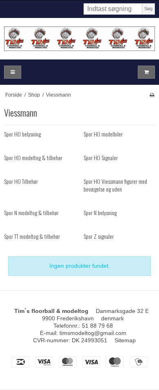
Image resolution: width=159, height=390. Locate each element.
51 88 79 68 (97, 325)
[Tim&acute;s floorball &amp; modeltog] (79, 38)
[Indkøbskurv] (146, 72)
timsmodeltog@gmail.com (93, 333)
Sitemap (125, 340)
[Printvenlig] (152, 95)
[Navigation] (12, 72)
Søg (148, 8)
